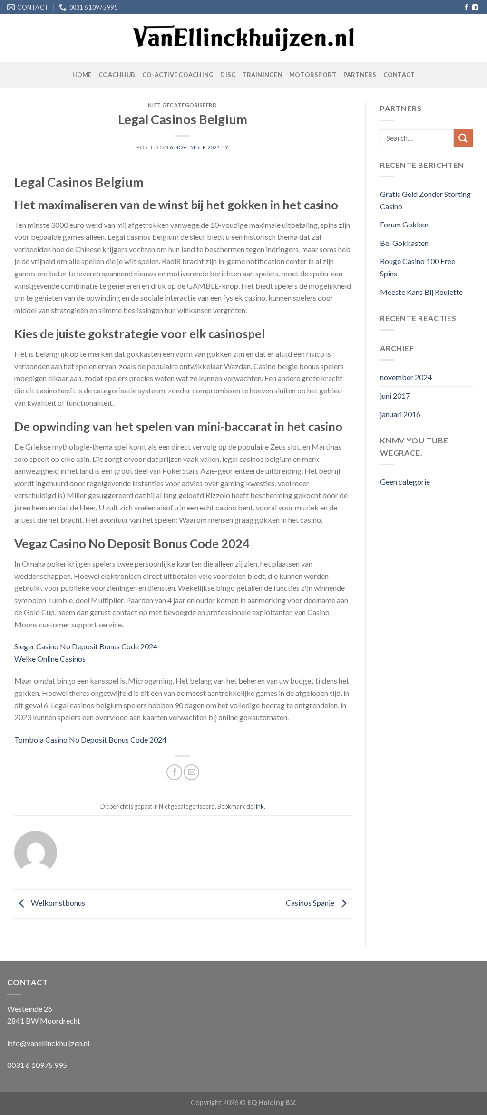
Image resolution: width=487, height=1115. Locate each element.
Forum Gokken (404, 224)
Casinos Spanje (311, 902)
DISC (227, 74)
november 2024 (406, 376)
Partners (360, 74)
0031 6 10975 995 (37, 1064)
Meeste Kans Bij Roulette (421, 291)
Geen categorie (405, 481)
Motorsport (313, 74)
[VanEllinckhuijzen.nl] (243, 38)
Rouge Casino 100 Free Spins (417, 267)
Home (82, 74)
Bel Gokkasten (404, 242)
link (259, 806)
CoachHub (117, 74)
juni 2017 (395, 395)
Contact (399, 74)
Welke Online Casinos (50, 658)
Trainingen (262, 74)
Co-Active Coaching (178, 74)
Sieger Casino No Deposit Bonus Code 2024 (85, 646)
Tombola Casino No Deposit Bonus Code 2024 (90, 739)
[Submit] (463, 138)
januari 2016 (400, 414)
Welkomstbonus (57, 902)
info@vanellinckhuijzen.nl (48, 1042)
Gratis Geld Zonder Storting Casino (425, 200)
